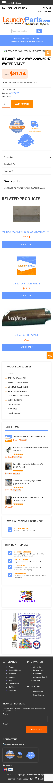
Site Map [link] (36, 680)
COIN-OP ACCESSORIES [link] (18, 396)
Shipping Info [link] (9, 164)
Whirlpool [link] (12, 690)
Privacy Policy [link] (38, 670)
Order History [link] (38, 695)
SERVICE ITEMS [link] (15, 400)
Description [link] (8, 157)
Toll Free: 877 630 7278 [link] (14, 8)
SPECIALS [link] (12, 374)
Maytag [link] (12, 677)
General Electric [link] (15, 670)
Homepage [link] (17, 39)
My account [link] (38, 692)
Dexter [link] (11, 667)
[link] (50, 355)
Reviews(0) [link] (8, 171)
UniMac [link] (12, 687)
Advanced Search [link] (40, 677)
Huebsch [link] (12, 674)
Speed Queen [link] (14, 684)
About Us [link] (37, 667)
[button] (48, 53)
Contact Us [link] (37, 674)
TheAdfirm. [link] (41, 779)
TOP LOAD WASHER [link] (17, 378)
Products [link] (26, 39)
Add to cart (22, 104)
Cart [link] (48, 8)
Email (5, 724)
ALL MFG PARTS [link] (15, 404)
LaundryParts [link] (31, 775)
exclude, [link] (9, 96)
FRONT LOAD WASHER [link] (18, 382)
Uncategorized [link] (14, 413)
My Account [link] (44, 11)
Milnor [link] (11, 680)
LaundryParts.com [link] (14, 3)
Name (5, 714)
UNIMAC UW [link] (35, 39)
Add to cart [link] (26, 244)
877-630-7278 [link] (21, 528)
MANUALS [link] (12, 409)
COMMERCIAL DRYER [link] (18, 387)
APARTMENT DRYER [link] (17, 391)
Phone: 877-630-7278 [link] (14, 744)
